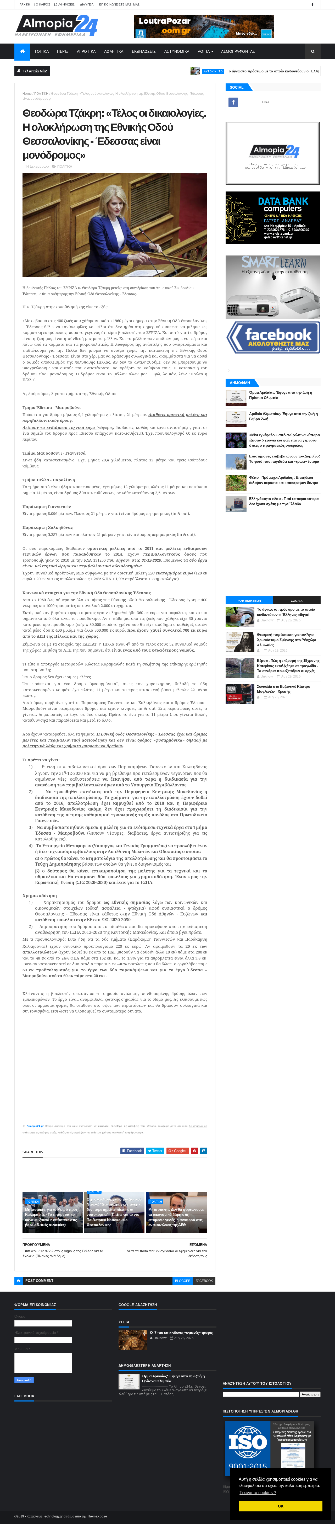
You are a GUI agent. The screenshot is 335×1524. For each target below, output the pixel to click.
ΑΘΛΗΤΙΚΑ (114, 51)
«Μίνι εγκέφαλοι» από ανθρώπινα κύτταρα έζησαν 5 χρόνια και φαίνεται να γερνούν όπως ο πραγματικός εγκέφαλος (284, 440)
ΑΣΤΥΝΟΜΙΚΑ (176, 51)
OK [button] (280, 1506)
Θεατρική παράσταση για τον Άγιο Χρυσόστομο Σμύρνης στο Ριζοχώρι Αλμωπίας (286, 639)
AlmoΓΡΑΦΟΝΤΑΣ (238, 51)
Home (27, 93)
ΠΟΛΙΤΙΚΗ (41, 93)
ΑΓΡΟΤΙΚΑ (86, 51)
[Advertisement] (118, 1174)
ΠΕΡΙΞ (63, 51)
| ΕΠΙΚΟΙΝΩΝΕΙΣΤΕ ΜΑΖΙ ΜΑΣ (119, 4)
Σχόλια (297, 600)
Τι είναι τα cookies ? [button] (257, 1492)
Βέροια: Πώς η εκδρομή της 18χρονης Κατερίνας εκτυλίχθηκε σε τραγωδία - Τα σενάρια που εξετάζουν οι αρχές (288, 665)
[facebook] (312, 4)
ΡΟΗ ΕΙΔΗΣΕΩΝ (249, 600)
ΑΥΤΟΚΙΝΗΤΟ (184, 71)
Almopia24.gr (35, 1126)
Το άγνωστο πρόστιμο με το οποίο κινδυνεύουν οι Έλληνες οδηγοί (253, 71)
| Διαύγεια (86, 4)
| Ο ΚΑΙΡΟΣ (42, 4)
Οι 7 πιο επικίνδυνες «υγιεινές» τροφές (181, 1332)
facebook (204, 1281)
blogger (183, 1281)
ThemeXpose (97, 1516)
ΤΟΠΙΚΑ (41, 51)
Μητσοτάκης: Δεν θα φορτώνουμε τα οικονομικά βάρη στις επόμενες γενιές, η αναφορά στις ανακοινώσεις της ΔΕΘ (176, 1217)
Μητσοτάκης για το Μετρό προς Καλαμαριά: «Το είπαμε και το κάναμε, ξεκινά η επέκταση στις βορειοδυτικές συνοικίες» (51, 1217)
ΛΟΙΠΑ (204, 51)
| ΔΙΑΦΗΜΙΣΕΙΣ (64, 4)
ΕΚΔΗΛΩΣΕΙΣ (144, 51)
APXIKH (25, 4)
